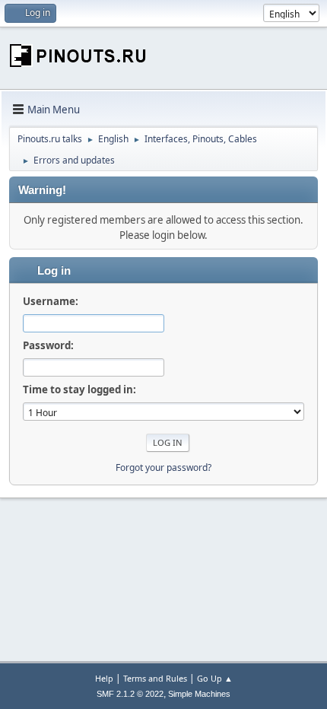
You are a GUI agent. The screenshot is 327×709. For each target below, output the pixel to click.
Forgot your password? (163, 467)
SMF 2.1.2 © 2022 (130, 693)
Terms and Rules (155, 678)
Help (104, 678)
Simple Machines (199, 693)
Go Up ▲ (215, 678)
